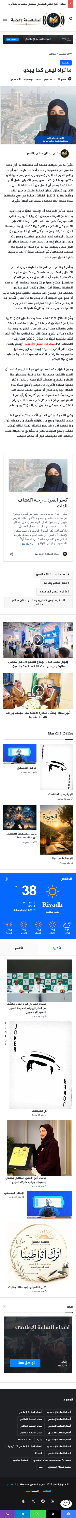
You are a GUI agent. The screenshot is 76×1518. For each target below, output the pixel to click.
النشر (63, 80)
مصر (41, 1467)
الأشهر (19, 948)
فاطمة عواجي (20, 1460)
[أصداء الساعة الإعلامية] (38, 20)
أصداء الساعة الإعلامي (30, 1412)
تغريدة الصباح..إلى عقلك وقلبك (27, 1287)
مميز (28, 1491)
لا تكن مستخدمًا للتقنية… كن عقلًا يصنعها (21, 836)
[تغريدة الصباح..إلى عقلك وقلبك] (39, 1253)
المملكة (38, 1453)
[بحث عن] (71, 21)
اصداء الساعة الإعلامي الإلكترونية (24, 1446)
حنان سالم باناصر (55, 583)
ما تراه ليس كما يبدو (53, 591)
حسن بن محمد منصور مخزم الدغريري (52, 1460)
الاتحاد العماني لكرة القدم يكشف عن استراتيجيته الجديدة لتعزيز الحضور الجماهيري (26, 1008)
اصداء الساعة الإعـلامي (51, 574)
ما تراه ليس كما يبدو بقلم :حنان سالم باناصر (37, 602)
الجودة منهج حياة (62, 858)
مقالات (52, 54)
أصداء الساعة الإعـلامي (59, 1412)
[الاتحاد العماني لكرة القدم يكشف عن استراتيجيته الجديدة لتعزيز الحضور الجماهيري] (39, 980)
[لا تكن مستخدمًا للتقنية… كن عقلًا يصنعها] (19, 817)
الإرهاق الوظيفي (26, 768)
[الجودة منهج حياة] (56, 829)
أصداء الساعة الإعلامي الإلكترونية (54, 1440)
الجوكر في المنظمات (60, 794)
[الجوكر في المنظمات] (56, 767)
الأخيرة (57, 948)
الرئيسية (64, 54)
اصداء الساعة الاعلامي (59, 1453)
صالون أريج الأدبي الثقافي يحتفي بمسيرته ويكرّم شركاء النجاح (25, 1180)
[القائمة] (5, 21)
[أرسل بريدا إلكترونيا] (59, 80)
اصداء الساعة (24, 1440)
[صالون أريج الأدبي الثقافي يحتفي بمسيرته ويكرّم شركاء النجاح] (39, 1148)
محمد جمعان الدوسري (59, 1467)
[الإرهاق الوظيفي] (19, 754)
